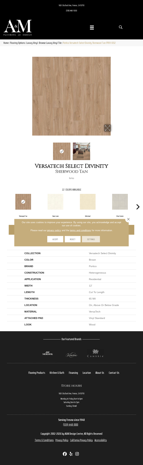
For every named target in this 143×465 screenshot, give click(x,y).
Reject (72, 239)
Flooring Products (36, 372)
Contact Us (114, 372)
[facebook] (64, 454)
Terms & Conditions (44, 440)
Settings (91, 239)
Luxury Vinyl (32, 43)
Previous (29, 149)
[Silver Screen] (120, 202)
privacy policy (54, 230)
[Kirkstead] (88, 202)
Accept (55, 239)
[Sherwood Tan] (23, 202)
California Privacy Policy (81, 440)
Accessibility (101, 440)
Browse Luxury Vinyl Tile (50, 43)
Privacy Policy (61, 440)
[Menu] (92, 27)
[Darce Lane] (55, 202)
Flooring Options (17, 43)
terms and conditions (80, 230)
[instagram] (77, 454)
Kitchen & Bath (57, 372)
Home (6, 43)
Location (87, 372)
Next (113, 149)
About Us (99, 372)
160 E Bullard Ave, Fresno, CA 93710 (71, 5)
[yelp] (71, 454)
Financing (73, 372)
